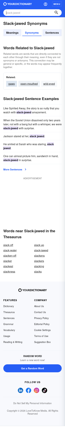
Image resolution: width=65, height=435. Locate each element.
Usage (6, 336)
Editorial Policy (42, 324)
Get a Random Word (32, 368)
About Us (39, 306)
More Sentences (12, 169)
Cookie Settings (42, 330)
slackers (39, 261)
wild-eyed (49, 84)
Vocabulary (9, 330)
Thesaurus (9, 312)
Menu (57, 3)
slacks (38, 271)
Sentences (52, 33)
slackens (39, 255)
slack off (8, 245)
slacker (7, 261)
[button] (46, 3)
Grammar (8, 324)
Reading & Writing (12, 342)
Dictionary (8, 306)
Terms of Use (41, 336)
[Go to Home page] (17, 4)
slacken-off (9, 255)
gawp (11, 84)
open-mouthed (29, 84)
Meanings (12, 33)
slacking (39, 266)
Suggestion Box (42, 342)
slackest (8, 266)
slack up (39, 245)
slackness (9, 271)
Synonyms (32, 33)
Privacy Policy (41, 318)
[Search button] (56, 13)
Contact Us (40, 312)
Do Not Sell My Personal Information (32, 403)
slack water (10, 250)
